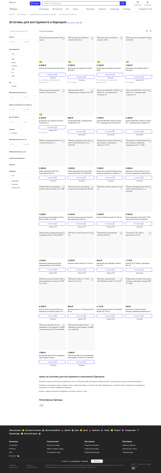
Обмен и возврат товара (55, 449)
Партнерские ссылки (129, 449)
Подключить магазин (92, 445)
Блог (10, 452)
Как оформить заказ (53, 452)
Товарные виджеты (129, 445)
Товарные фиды (127, 452)
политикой (84, 461)
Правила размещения (92, 452)
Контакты (12, 449)
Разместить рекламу (92, 449)
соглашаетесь (75, 461)
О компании (13, 445)
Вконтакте (12, 456)
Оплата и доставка (53, 445)
